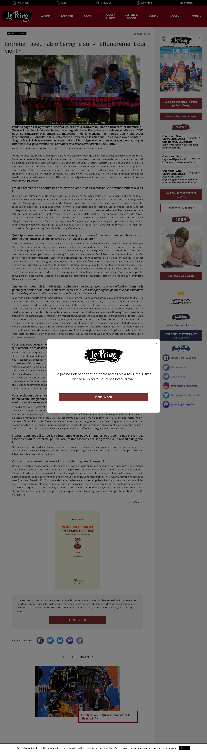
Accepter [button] (184, 748)
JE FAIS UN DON (103, 397)
